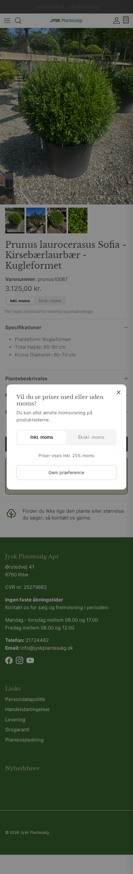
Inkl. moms (41, 437)
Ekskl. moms (91, 437)
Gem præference (66, 472)
